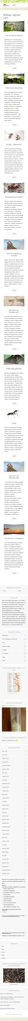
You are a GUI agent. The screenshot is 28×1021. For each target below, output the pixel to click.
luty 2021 (4, 812)
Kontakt (3, 958)
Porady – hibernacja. (14, 145)
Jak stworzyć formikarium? (14, 311)
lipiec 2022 (4, 772)
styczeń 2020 (5, 859)
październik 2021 (6, 783)
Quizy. (13, 657)
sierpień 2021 (5, 790)
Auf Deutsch (13, 635)
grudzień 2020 (5, 819)
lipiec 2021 (4, 794)
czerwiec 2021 (5, 798)
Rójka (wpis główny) (14, 369)
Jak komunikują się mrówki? (14, 255)
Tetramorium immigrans (14, 538)
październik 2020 (6, 826)
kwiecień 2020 (5, 848)
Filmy (13, 642)
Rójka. (13, 660)
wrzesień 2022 (5, 769)
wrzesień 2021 (5, 787)
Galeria (3, 955)
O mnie (3, 952)
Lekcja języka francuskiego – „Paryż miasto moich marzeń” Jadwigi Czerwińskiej (12, 997)
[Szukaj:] (9, 591)
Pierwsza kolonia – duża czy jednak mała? (10, 1002)
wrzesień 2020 (5, 830)
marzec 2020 (5, 852)
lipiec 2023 (4, 754)
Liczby (14, 423)
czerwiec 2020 (5, 841)
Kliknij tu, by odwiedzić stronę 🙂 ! (10, 740)
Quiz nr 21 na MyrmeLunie (6, 993)
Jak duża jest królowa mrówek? (7, 1008)
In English (13, 650)
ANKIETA (4, 885)
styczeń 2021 (5, 816)
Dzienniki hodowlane (10, 705)
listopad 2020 (5, 823)
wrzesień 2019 (5, 873)
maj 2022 (4, 780)
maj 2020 (4, 844)
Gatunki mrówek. (13, 646)
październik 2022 (6, 765)
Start (3, 946)
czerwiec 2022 (5, 776)
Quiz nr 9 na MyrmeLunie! (14, 477)
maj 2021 (4, 801)
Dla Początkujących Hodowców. (13, 639)
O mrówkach (13, 653)
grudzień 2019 (5, 862)
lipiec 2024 (4, 751)
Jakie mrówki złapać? (5, 1005)
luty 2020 (4, 855)
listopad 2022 (5, 762)
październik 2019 (6, 870)
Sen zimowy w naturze (14, 35)
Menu (14, 5)
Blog (3, 949)
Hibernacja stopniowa (14, 88)
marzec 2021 (5, 808)
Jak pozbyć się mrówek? (14, 197)
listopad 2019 (5, 866)
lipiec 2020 (4, 837)
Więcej (14, 68)
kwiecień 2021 (5, 805)
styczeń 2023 (5, 758)
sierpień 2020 (5, 834)
